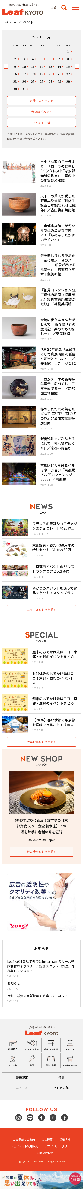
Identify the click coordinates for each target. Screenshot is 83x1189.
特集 (61, 1077)
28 (59, 81)
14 (59, 66)
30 (15, 88)
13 (50, 66)
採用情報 (64, 1139)
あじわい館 (61, 1088)
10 (24, 66)
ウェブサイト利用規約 (24, 1146)
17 (24, 74)
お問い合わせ (45, 1153)
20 (50, 74)
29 (68, 81)
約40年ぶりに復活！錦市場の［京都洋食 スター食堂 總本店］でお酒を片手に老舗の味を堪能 (41, 826)
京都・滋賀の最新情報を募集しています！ (37, 995)
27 (50, 81)
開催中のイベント (41, 100)
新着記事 (22, 1077)
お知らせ (13, 983)
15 (68, 66)
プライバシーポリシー (59, 1146)
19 (41, 74)
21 (59, 74)
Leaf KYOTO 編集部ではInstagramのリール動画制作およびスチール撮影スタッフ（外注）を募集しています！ (41, 966)
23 (15, 81)
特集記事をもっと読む (41, 742)
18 (33, 74)
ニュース (22, 1088)
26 (41, 81)
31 (24, 88)
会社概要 (47, 1139)
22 (68, 74)
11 (33, 66)
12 (41, 66)
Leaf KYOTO (9, 22)
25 (33, 81)
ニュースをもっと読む (41, 610)
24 (24, 81)
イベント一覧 (41, 122)
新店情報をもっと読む (41, 852)
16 (15, 74)
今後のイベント (41, 112)
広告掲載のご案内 (24, 1139)
